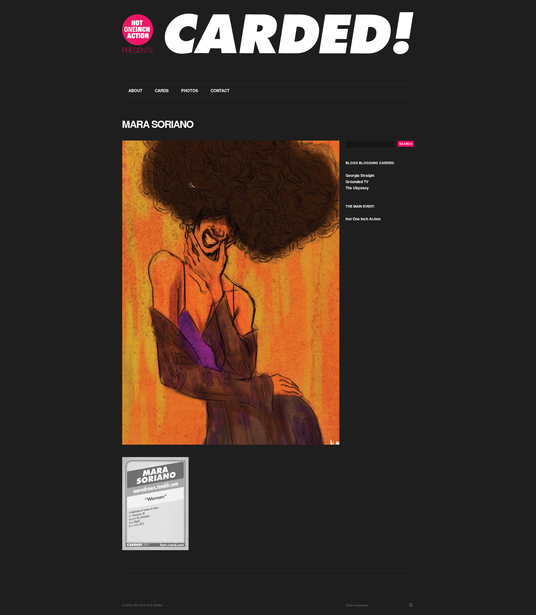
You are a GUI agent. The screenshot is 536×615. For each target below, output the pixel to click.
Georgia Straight (360, 175)
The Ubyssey (357, 188)
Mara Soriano (157, 124)
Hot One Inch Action (363, 219)
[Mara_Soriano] (230, 293)
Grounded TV (357, 181)
